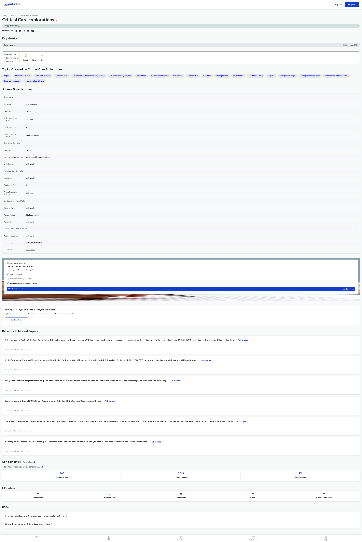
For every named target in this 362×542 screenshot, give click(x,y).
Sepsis (6, 76)
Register (352, 4)
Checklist (207, 76)
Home (5, 16)
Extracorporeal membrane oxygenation (88, 76)
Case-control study (42, 76)
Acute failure (238, 76)
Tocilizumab (141, 76)
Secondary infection (12, 81)
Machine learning (256, 76)
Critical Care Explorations (28, 16)
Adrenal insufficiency (159, 76)
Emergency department (310, 76)
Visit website (30, 164)
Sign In (338, 4)
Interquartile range (287, 76)
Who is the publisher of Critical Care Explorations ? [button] (28, 524)
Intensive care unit (22, 76)
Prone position (222, 76)
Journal (13, 16)
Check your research (181, 289)
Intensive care (61, 76)
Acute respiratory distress (120, 76)
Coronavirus (193, 76)
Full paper (243, 340)
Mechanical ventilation (34, 81)
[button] (357, 45)
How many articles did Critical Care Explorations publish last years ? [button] (36, 516)
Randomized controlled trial (336, 76)
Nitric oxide (178, 76)
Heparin (271, 76)
